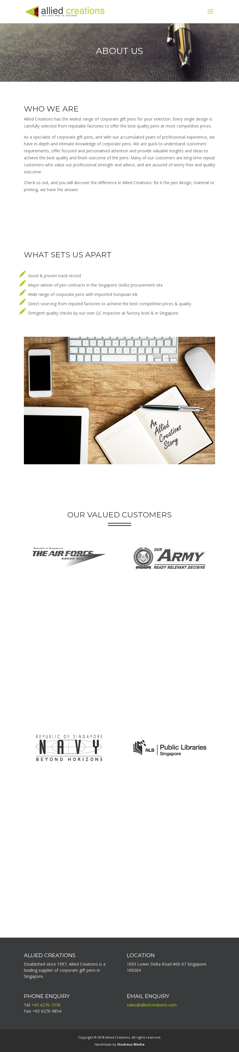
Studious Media (131, 1044)
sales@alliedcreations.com (152, 1005)
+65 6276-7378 (46, 1005)
